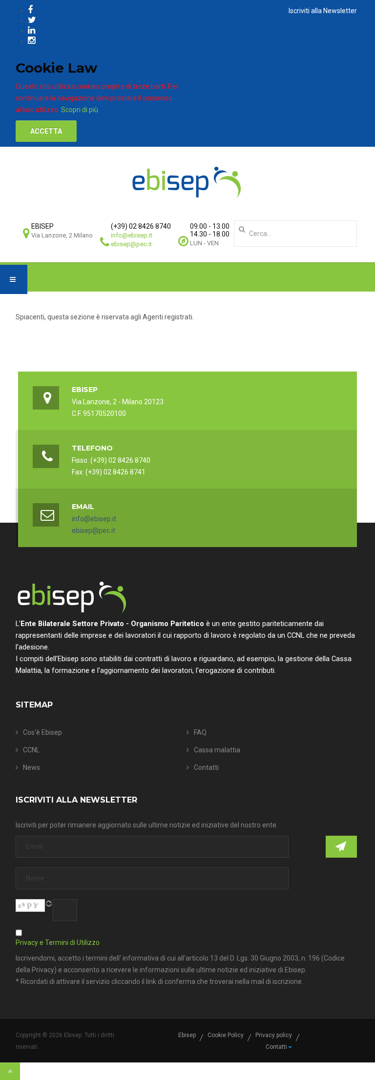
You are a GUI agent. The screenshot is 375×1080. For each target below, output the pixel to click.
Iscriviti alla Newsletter (323, 10)
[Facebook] (30, 9)
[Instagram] (31, 40)
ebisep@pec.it (131, 244)
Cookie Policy (226, 1035)
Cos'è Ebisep (42, 732)
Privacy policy (273, 1035)
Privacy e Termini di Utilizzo (58, 942)
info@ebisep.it (131, 235)
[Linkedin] (31, 30)
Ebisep (187, 1035)
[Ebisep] (186, 182)
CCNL (31, 750)
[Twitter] (32, 20)
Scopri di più (79, 110)
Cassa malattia (217, 750)
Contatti (206, 767)
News (31, 767)
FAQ (200, 732)
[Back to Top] (10, 1071)
